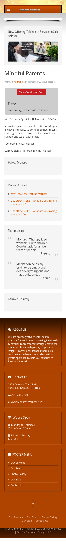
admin (18, 81)
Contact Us (17, 485)
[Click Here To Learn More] (33, 51)
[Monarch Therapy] (30, 9)
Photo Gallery (18, 474)
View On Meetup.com (31, 92)
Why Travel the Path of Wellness (29, 193)
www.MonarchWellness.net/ (27, 402)
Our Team (16, 468)
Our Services (18, 462)
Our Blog (16, 479)
